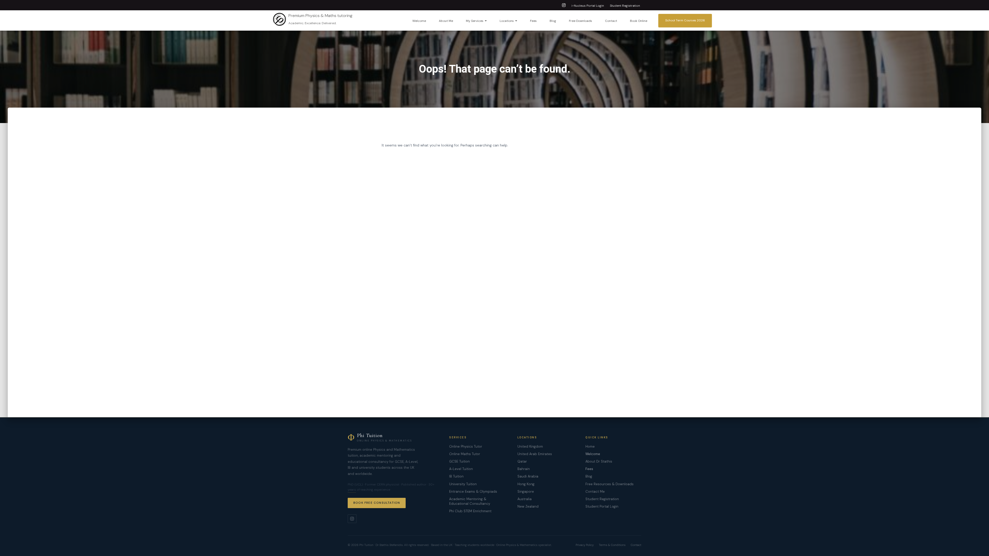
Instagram (564, 6)
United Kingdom (530, 446)
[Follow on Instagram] (352, 518)
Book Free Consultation (376, 503)
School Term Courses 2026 (685, 20)
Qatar (522, 461)
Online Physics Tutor (465, 446)
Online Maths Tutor (464, 454)
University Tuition (463, 484)
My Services (475, 21)
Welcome (419, 21)
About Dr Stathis (598, 461)
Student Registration (625, 6)
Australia (524, 499)
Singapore (525, 491)
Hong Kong (525, 484)
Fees (533, 21)
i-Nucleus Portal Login (588, 6)
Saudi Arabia (527, 476)
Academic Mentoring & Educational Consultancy (469, 501)
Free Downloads (580, 21)
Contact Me (595, 491)
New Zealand (528, 506)
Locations (507, 21)
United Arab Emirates (534, 454)
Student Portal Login (601, 506)
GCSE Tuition (459, 461)
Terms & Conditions (612, 545)
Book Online (638, 21)
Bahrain (523, 469)
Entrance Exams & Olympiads (473, 491)
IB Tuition (456, 476)
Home (590, 446)
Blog (553, 21)
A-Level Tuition (461, 469)
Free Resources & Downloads (609, 484)
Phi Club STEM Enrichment (470, 511)
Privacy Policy (585, 545)
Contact (611, 21)
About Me (446, 21)
